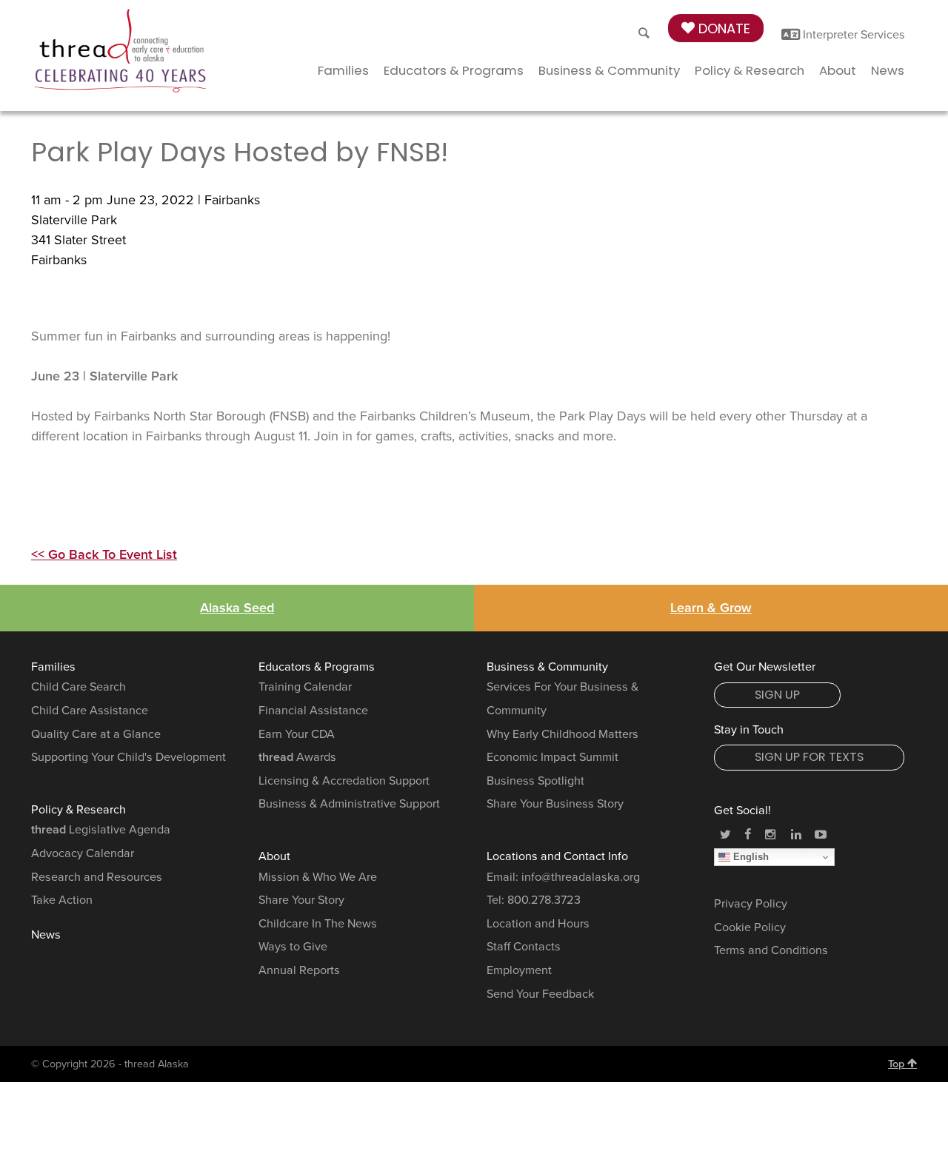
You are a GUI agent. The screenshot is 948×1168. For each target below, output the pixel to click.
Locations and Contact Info (557, 856)
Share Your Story (301, 900)
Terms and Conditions (771, 950)
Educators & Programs (454, 70)
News (887, 70)
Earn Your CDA (296, 734)
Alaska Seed (237, 608)
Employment (519, 970)
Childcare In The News (317, 923)
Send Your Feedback (540, 994)
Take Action (62, 900)
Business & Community (609, 70)
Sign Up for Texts (809, 756)
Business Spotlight (535, 780)
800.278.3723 (544, 900)
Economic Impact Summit (552, 757)
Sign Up (777, 694)
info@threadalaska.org (580, 877)
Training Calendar (305, 686)
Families (343, 70)
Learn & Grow (711, 608)
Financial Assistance (313, 710)
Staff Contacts (524, 946)
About (837, 70)
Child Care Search (78, 686)
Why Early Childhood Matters (562, 734)
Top (897, 1064)
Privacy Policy (750, 903)
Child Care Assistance (89, 710)
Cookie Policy (750, 927)
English (749, 856)
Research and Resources (96, 877)
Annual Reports (299, 970)
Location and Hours (538, 923)
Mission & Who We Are (317, 877)
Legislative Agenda (100, 829)
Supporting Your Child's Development (128, 757)
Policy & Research (749, 70)
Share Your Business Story (555, 803)
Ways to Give (292, 946)
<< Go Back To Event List (104, 554)
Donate (722, 28)
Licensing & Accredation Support (344, 780)
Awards (297, 757)
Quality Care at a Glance (96, 734)
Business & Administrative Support (349, 803)
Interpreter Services (852, 34)
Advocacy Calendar (82, 853)
